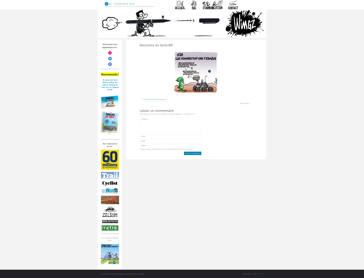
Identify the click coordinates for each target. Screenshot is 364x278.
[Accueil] (180, 5)
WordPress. (259, 274)
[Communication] (212, 5)
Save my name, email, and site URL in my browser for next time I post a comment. (167, 149)
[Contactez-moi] (233, 5)
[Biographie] (194, 5)
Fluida (252, 274)
